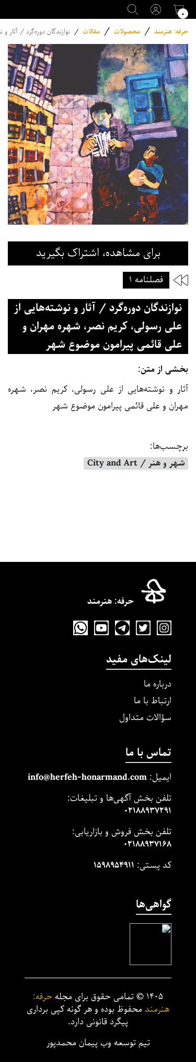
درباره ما (157, 684)
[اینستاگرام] (164, 628)
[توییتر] (143, 628)
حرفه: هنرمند (171, 31)
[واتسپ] (80, 628)
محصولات (127, 31)
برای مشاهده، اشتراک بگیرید (98, 253)
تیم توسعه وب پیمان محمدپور (98, 1043)
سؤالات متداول (145, 718)
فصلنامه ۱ (146, 280)
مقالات (91, 31)
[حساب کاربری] (155, 9)
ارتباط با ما (152, 701)
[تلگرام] (122, 628)
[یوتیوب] (101, 628)
